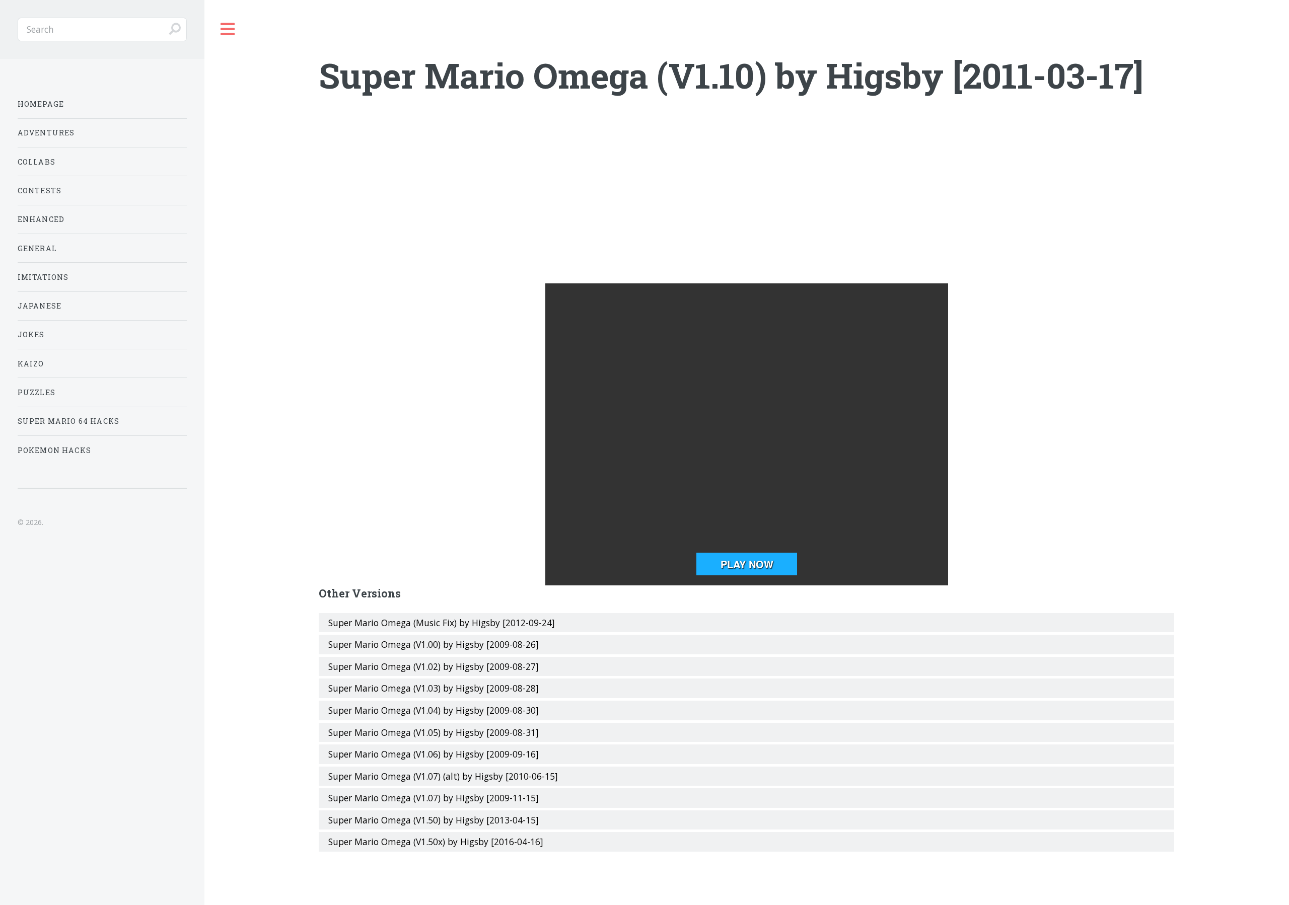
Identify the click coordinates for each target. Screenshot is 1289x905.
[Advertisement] (747, 202)
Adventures (46, 132)
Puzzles (36, 392)
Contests (39, 190)
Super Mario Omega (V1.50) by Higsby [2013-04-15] (433, 820)
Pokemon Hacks (54, 450)
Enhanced (41, 219)
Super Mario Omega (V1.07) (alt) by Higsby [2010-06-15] (443, 776)
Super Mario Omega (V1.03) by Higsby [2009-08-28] (433, 688)
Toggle (228, 29)
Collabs (36, 162)
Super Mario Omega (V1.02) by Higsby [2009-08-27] (433, 666)
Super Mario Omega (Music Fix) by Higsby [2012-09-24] (441, 623)
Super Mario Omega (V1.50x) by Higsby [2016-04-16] (435, 842)
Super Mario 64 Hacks (68, 421)
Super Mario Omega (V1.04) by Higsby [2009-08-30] (433, 710)
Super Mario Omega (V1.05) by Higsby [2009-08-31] (433, 732)
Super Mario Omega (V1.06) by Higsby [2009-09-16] (433, 754)
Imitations (43, 277)
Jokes (31, 334)
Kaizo (31, 363)
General (37, 248)
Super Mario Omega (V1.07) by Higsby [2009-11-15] (433, 798)
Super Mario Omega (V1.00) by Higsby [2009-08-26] (433, 644)
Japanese (39, 306)
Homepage (41, 104)
